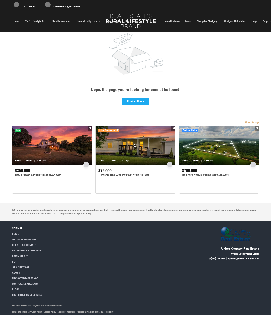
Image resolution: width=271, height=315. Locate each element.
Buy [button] (127, 21)
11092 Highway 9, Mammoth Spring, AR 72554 (38, 174)
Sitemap (97, 311)
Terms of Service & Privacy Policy (27, 311)
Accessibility (107, 311)
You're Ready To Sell (35, 21)
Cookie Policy (50, 311)
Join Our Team (172, 21)
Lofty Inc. (27, 305)
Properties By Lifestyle (89, 21)
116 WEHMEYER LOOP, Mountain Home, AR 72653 (123, 174)
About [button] (188, 21)
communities (113, 21)
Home (17, 21)
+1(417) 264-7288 (217, 258)
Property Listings (84, 311)
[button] (28, 234)
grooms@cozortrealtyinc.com (243, 258)
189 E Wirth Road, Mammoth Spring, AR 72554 (205, 174)
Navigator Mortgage (207, 21)
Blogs (254, 21)
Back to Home (135, 101)
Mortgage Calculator (234, 21)
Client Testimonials (61, 21)
